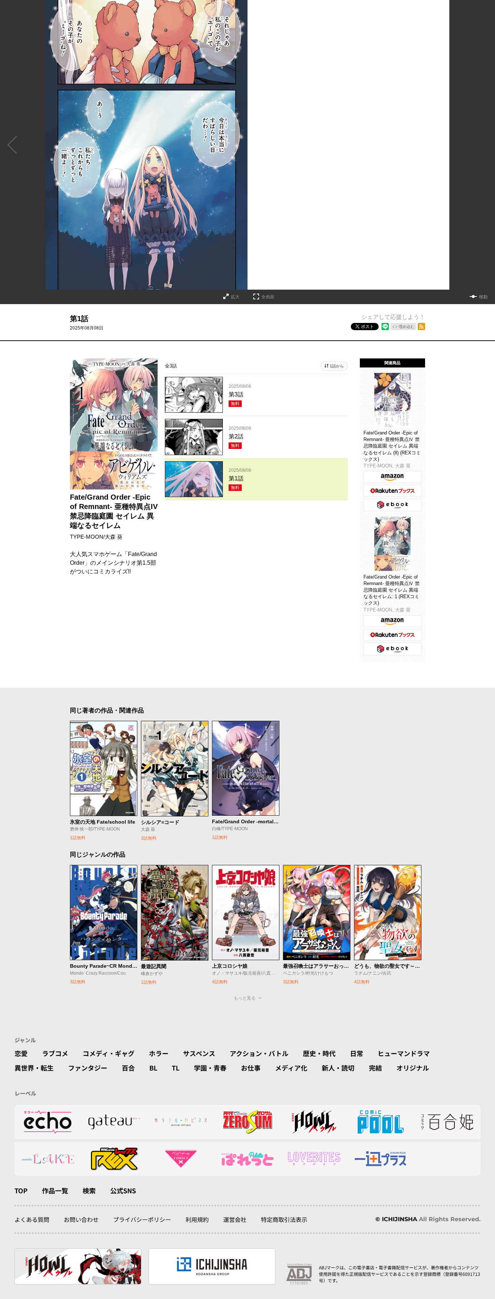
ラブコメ (55, 1053)
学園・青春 (210, 1067)
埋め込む (407, 326)
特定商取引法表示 (284, 1219)
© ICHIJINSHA (396, 1219)
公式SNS (123, 1190)
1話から (337, 366)
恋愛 (21, 1053)
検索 (89, 1190)
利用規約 (197, 1219)
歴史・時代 (319, 1053)
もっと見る (244, 998)
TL (175, 1067)
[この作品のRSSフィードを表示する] (421, 326)
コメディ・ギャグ (108, 1053)
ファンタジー (87, 1067)
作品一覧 (55, 1190)
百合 (128, 1067)
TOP (21, 1190)
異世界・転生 (34, 1067)
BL (153, 1067)
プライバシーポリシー (142, 1219)
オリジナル (412, 1067)
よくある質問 (31, 1219)
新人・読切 (338, 1067)
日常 (356, 1053)
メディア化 (291, 1067)
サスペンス (199, 1053)
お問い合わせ (81, 1219)
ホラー (159, 1053)
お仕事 (251, 1067)
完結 (375, 1067)
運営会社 (234, 1219)
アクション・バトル (259, 1053)
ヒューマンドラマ (404, 1053)
